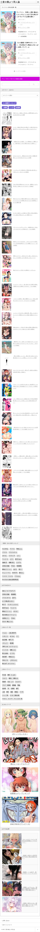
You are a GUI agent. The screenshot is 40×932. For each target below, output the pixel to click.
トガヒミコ (5, 636)
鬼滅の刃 (4, 562)
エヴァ (11, 559)
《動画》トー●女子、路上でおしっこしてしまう (29, 872)
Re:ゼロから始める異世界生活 (10, 579)
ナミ (17, 636)
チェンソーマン (6, 572)
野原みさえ (12, 656)
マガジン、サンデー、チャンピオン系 (12, 698)
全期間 (18, 107)
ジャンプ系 (5, 695)
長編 (18, 685)
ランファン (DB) (25, 27)
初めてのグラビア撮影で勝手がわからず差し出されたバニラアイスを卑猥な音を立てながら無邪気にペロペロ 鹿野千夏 (25, 200)
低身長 (4, 688)
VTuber (13, 566)
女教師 (12, 688)
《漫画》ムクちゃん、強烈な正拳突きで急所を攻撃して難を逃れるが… (29, 888)
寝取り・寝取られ (13, 678)
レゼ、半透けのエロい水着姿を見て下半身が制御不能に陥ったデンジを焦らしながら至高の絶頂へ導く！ (25, 400)
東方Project (18, 559)
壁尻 (7, 692)
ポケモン (4, 555)
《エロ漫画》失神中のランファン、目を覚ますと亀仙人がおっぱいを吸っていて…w (27, 45)
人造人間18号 (12, 633)
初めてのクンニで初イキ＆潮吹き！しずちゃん (24, 270)
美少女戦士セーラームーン (9, 614)
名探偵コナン (5, 618)
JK (8, 688)
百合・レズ (10, 681)
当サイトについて (7, 925)
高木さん (21, 572)
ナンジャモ (5, 650)
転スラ (4, 604)
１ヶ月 (11, 107)
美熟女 (16, 692)
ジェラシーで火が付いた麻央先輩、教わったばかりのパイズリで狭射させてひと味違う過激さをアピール (25, 314)
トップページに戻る (21, 71)
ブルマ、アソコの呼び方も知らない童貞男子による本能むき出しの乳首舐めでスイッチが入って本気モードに (25, 386)
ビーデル (12, 653)
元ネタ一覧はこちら (7, 621)
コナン (18, 555)
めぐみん (12, 636)
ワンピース (5, 559)
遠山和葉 (4, 639)
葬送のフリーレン (7, 569)
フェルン (4, 633)
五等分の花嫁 (5, 566)
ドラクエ (4, 552)
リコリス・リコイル (7, 576)
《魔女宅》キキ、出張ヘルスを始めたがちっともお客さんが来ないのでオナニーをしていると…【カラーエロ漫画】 (25, 343)
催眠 (11, 692)
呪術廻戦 (19, 566)
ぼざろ (15, 569)
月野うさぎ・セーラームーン (9, 646)
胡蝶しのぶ (13, 650)
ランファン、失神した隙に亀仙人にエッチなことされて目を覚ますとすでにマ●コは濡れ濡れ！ (27, 14)
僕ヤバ (20, 569)
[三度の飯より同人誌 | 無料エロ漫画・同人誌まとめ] (11, 3)
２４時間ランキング (9, 103)
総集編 (14, 685)
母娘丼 (4, 681)
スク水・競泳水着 (14, 695)
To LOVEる (5, 549)
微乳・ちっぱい (12, 675)
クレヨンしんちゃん (13, 604)
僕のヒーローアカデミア (8, 591)
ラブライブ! (12, 555)
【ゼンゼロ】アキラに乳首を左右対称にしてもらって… (29, 841)
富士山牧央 (5, 653)
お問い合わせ (5, 920)
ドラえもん (17, 576)
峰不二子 (11, 639)
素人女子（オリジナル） (8, 663)
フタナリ (4, 678)
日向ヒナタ (5, 660)
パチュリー (5, 643)
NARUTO (14, 572)
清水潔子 (4, 656)
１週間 (5, 107)
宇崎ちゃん (19, 549)
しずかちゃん (13, 660)
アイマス (12, 549)
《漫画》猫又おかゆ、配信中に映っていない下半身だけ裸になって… (29, 904)
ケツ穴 (21, 692)
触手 (17, 688)
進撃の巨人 (12, 562)
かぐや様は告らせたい (8, 601)
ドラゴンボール (13, 552)
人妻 (3, 692)
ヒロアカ (18, 562)
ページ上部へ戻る (37, 929)
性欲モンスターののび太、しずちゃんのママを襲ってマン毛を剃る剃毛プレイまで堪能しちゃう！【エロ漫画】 (25, 243)
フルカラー (18, 681)
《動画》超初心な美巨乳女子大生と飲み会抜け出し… (29, 857)
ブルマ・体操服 (6, 685)
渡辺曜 (11, 643)
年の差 (4, 675)
